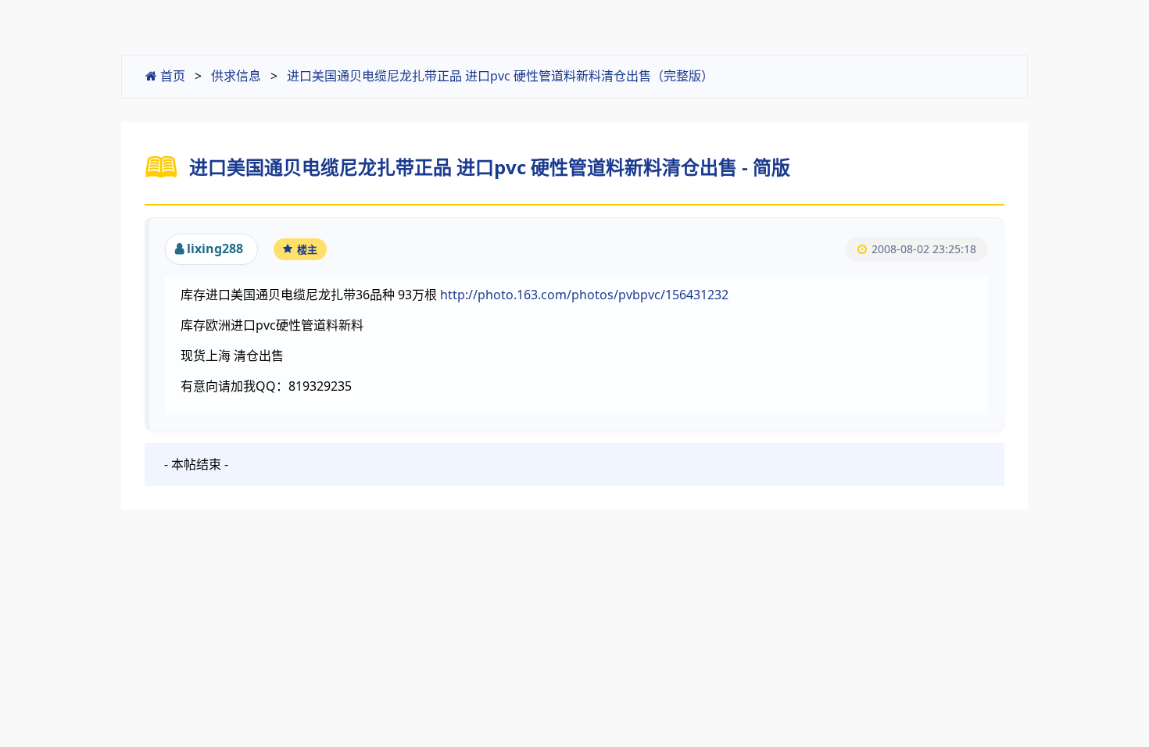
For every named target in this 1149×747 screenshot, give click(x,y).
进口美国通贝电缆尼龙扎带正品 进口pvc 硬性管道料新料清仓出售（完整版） (500, 75)
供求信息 (236, 75)
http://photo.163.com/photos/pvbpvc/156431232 (584, 294)
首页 (171, 75)
